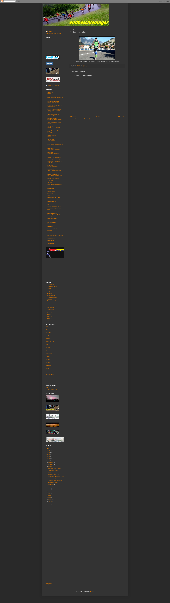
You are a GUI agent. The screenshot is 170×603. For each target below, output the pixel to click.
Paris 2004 (48, 359)
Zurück (50, 472)
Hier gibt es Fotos (50, 374)
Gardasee (48, 338)
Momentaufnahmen (52, 96)
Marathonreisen (51, 311)
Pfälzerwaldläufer (51, 156)
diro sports (50, 126)
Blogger (92, 591)
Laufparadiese (50, 309)
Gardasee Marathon (53, 470)
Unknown (49, 31)
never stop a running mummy (54, 184)
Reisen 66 (49, 316)
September (51, 484)
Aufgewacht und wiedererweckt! (54, 157)
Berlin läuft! (49, 132)
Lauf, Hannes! (50, 148)
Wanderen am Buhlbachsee (53, 153)
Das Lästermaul (51, 222)
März (49, 497)
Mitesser (49, 136)
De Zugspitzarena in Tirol (53, 197)
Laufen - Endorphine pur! (53, 174)
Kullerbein (50, 152)
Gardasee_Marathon (78, 66)
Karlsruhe (48, 347)
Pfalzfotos (49, 293)
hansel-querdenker (52, 218)
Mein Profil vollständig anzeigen (53, 33)
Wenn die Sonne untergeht (54, 468)
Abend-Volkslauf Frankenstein (53, 149)
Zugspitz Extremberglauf (51, 389)
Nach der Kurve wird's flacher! (55, 160)
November (51, 464)
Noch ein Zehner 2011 (53, 474)
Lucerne (48, 356)
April (49, 495)
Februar (50, 499)
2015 (48, 452)
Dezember (51, 462)
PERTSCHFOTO (51, 169)
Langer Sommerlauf (53, 482)
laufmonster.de (51, 238)
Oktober (50, 466)
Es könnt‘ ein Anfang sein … (53, 115)
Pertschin (49, 314)
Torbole (90, 66)
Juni (49, 491)
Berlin (47, 329)
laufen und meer (51, 201)
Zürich (47, 368)
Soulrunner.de (50, 240)
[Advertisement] (54, 270)
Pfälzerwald (50, 165)
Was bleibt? (49, 182)
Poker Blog (48, 584)
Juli (49, 489)
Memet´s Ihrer (50, 220)
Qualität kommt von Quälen (54, 206)
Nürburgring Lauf (50, 387)
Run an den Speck (52, 118)
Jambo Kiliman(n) (51, 140)
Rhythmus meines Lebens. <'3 (55, 235)
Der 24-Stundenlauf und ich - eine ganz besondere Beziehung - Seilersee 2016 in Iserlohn (54, 177)
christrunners (50, 188)
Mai (49, 493)
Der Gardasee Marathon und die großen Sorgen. (56, 477)
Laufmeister (50, 226)
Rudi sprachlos (50, 223)
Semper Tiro (50, 143)
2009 (48, 506)
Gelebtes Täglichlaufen (53, 101)
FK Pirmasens (50, 284)
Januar (50, 501)
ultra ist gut (50, 92)
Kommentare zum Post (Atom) (82, 119)
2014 (48, 454)
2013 (48, 456)
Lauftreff (49, 290)
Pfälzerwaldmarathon (52, 297)
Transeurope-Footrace (52, 301)
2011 (48, 460)
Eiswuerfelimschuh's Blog (54, 109)
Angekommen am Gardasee (55, 480)
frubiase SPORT (51, 243)
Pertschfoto (85, 66)
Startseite (97, 116)
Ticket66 (49, 320)
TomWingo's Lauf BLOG (53, 114)
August (50, 487)
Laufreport (49, 288)
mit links (49, 93)
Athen (47, 326)
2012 (48, 458)
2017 (48, 448)
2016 (48, 450)
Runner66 (49, 318)
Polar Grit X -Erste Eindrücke (53, 127)
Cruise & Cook (51, 180)
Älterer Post (121, 116)
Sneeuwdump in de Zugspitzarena (54, 199)
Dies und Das (50, 193)
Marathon (49, 291)
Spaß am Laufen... (51, 233)
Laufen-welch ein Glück (52, 286)
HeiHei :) (49, 195)
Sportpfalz (49, 299)
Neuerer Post (73, 116)
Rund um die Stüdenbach (52, 166)
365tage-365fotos (51, 135)
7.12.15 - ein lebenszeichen (53, 186)
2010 (48, 504)
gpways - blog (50, 139)
